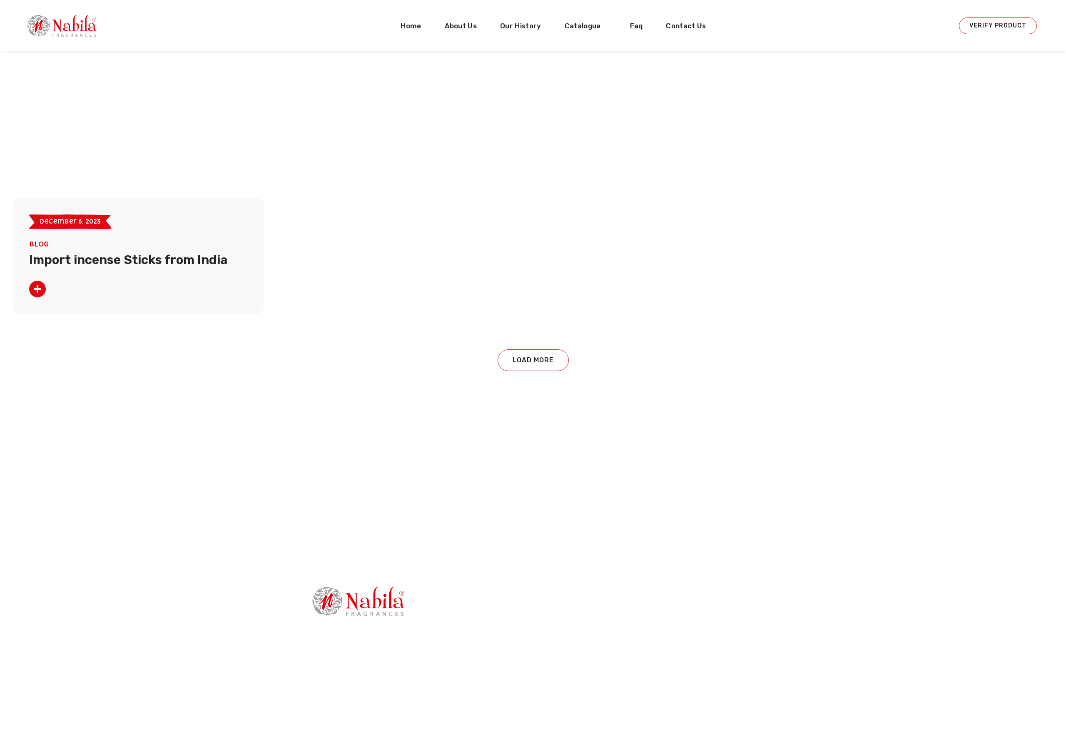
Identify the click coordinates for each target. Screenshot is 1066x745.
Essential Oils (685, 688)
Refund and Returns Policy (531, 707)
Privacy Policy (510, 669)
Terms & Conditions (521, 688)
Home (499, 611)
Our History (508, 650)
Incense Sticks (686, 611)
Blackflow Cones (690, 707)
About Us (504, 630)
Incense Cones (687, 630)
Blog (39, 244)
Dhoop (675, 669)
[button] (998, 25)
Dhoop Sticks (685, 650)
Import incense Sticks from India (128, 259)
